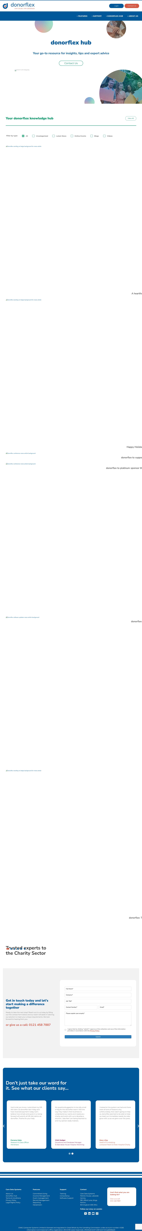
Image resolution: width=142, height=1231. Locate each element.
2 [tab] (11, 948)
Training (63, 1194)
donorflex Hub (11, 1196)
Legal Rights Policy (13, 1202)
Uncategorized (42, 136)
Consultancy (65, 1196)
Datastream (37, 1205)
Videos (110, 136)
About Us (9, 1194)
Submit (98, 1037)
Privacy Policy (94, 1031)
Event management (41, 1198)
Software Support (67, 1198)
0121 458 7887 (39, 1025)
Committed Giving (40, 1194)
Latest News (61, 136)
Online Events (80, 136)
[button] (70, 1154)
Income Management (41, 1196)
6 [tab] (25, 948)
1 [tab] (8, 948)
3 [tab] (14, 948)
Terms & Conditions (13, 1198)
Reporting (37, 1202)
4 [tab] (18, 948)
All (26, 136)
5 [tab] (21, 948)
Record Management (41, 1200)
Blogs (96, 136)
